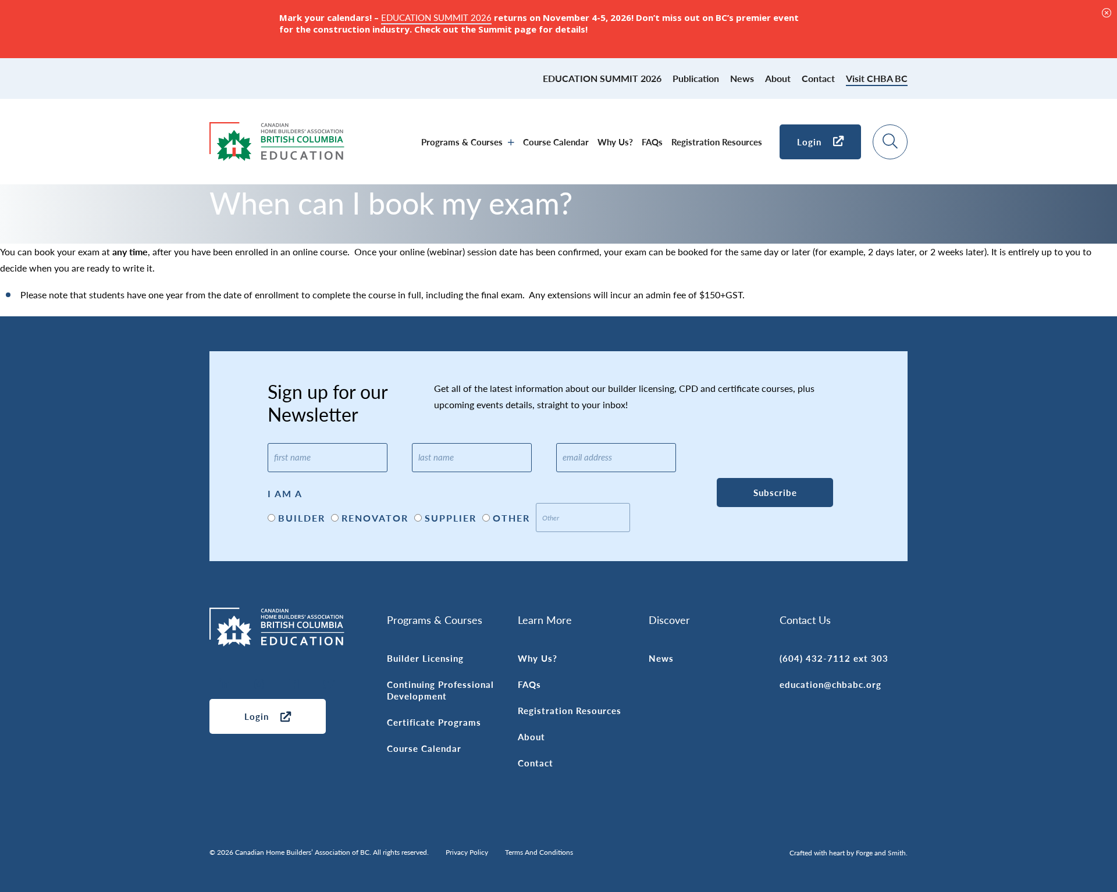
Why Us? (615, 141)
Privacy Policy (467, 852)
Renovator (374, 518)
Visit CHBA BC (877, 78)
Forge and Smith (881, 853)
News (742, 78)
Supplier (450, 518)
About (778, 78)
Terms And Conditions (539, 852)
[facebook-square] (294, 684)
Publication (696, 78)
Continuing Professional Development (440, 690)
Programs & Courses (462, 141)
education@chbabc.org (830, 684)
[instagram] (259, 684)
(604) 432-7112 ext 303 (834, 658)
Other (511, 518)
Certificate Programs (434, 722)
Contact (818, 78)
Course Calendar (556, 141)
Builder (301, 518)
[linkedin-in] (224, 684)
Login (809, 141)
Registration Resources (716, 141)
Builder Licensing (425, 658)
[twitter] (329, 684)
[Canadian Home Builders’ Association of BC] (276, 154)
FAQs (652, 141)
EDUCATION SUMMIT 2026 (602, 78)
